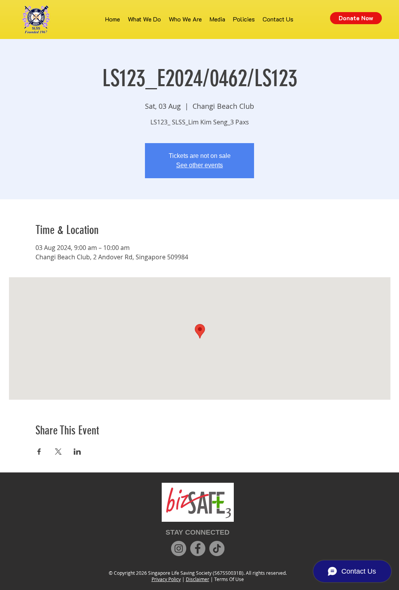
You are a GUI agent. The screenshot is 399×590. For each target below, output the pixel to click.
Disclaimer (197, 579)
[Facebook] (197, 548)
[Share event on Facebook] (39, 451)
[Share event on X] (58, 451)
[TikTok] (216, 548)
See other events (199, 165)
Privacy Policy (166, 579)
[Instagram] (178, 548)
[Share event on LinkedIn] (77, 451)
